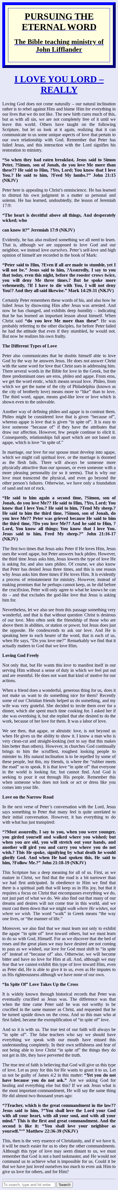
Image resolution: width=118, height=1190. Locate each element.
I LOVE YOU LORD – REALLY (59, 84)
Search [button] (64, 1185)
